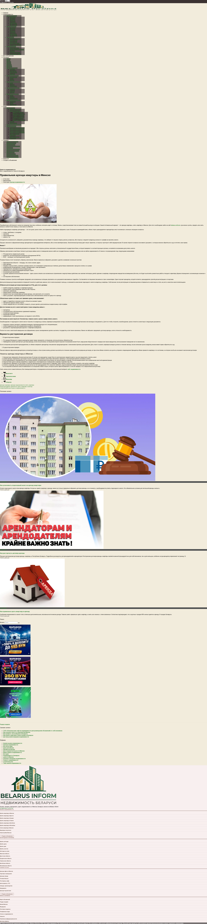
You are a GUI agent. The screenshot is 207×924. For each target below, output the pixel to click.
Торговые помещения (6, 873)
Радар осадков (5, 724)
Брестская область (5, 856)
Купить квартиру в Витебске (7, 823)
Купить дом (3, 846)
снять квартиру (29, 385)
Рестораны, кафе (4, 881)
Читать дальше (4, 490)
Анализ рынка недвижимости (12, 743)
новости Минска (8, 757)
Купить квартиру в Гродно (7, 818)
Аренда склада (4, 876)
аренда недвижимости (18, 385)
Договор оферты (4, 921)
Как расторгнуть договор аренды (12, 553)
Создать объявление (10, 160)
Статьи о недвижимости (6, 914)
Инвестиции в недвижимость (12, 752)
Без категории (7, 746)
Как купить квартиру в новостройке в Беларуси (18, 735)
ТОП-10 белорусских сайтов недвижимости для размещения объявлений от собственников (32, 730)
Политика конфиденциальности (8, 918)
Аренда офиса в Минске (6, 871)
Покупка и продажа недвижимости (14, 758)
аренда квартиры (5, 385)
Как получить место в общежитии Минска (16, 732)
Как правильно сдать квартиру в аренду (15, 611)
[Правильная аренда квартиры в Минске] (28, 222)
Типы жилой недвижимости (12, 763)
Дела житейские (8, 748)
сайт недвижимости (73, 369)
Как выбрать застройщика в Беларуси (15, 734)
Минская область (4, 853)
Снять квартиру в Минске (7, 827)
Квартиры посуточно (5, 830)
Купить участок (4, 848)
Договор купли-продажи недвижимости (16, 737)
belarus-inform (175, 225)
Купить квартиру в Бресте (7, 815)
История (6, 754)
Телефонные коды (5, 911)
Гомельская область (5, 861)
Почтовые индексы (5, 909)
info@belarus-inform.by (7, 2)
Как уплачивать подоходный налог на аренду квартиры (20, 485)
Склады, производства (6, 885)
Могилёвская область (6, 865)
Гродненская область (5, 858)
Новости (2, 916)
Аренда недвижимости (17, 182)
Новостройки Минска (5, 832)
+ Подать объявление (7, 836)
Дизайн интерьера (9, 749)
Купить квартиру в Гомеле (7, 820)
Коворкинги (3, 888)
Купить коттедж (4, 841)
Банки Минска (4, 904)
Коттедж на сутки (4, 851)
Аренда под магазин (5, 890)
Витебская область (5, 863)
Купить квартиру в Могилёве (7, 825)
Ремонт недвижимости (10, 760)
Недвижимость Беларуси (11, 755)
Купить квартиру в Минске (7, 813)
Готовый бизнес (4, 878)
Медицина (3, 906)
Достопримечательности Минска (14, 751)
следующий (12, 388)
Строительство (8, 761)
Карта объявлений (5, 899)
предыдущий (16, 386)
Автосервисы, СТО (5, 883)
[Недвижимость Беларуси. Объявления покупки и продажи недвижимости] (28, 10)
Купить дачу (3, 844)
